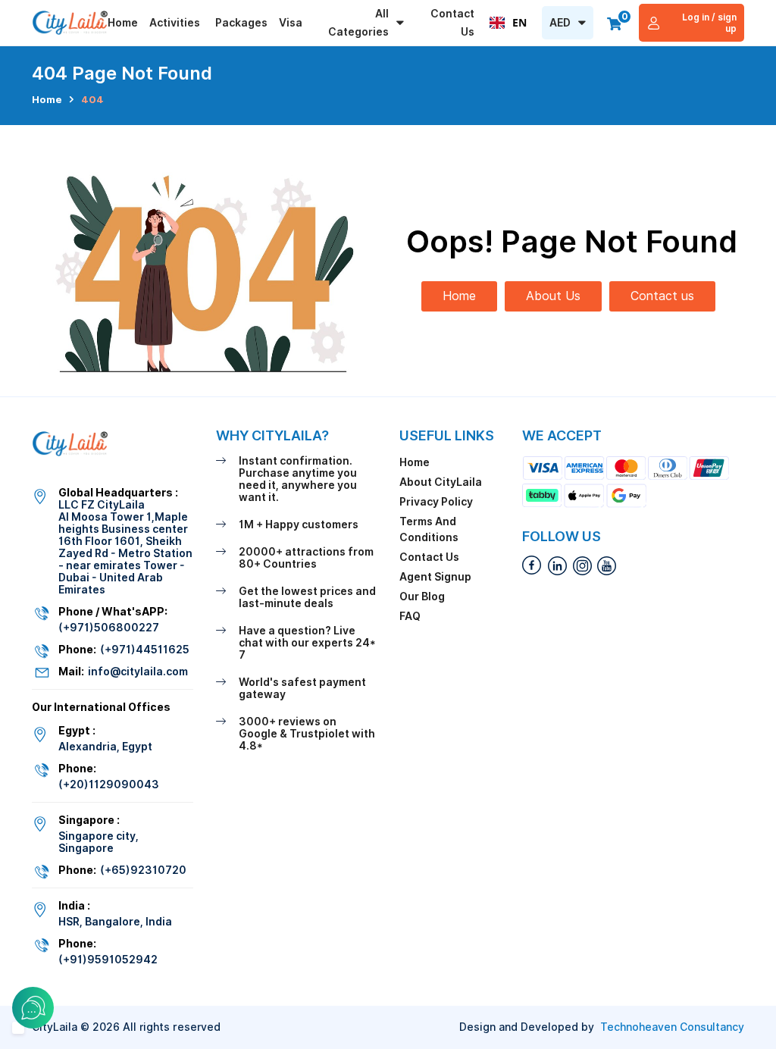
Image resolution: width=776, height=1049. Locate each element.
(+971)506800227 (108, 628)
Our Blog (422, 596)
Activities (174, 23)
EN (519, 22)
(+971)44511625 (144, 649)
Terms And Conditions (428, 529)
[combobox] (508, 23)
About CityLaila (440, 482)
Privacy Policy (436, 502)
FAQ (410, 616)
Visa (290, 23)
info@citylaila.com (138, 671)
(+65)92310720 (143, 870)
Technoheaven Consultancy (672, 1027)
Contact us (662, 296)
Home (123, 23)
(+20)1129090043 (108, 784)
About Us (553, 296)
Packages (241, 23)
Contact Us (452, 23)
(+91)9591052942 (108, 959)
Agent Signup (435, 577)
